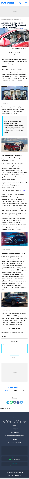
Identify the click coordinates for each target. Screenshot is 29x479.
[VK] (11, 421)
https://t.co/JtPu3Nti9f (8, 187)
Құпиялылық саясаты (14, 442)
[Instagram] (17, 421)
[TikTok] (4, 421)
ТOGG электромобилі (16, 332)
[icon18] (14, 418)
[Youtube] (7, 421)
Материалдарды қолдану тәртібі (14, 435)
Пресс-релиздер (14, 432)
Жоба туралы (14, 428)
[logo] (8, 2)
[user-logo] (20, 3)
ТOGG (22, 332)
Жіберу (14, 357)
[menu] (26, 2)
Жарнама (14, 425)
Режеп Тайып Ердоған (5, 332)
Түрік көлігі (3, 336)
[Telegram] (21, 421)
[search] (23, 2)
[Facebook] (14, 421)
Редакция (14, 439)
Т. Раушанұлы (15, 328)
